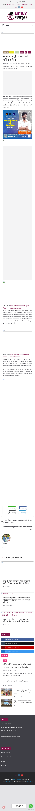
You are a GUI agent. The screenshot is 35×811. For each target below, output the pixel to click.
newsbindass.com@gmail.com (13, 727)
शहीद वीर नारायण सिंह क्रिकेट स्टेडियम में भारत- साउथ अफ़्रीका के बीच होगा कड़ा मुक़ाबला (22, 691)
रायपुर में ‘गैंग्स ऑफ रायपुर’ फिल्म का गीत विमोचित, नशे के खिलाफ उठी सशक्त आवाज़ (23, 701)
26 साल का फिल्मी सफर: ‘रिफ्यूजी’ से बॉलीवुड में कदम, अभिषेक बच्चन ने (17, 682)
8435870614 (12, 730)
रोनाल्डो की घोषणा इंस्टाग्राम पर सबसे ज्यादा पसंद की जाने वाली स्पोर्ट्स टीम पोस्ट (17, 521)
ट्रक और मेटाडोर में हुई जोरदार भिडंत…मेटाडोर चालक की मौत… (18, 528)
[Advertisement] (17, 83)
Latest (11, 52)
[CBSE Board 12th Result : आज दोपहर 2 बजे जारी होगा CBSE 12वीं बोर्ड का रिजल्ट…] (17, 613)
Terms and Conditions (7, 757)
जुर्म (25, 52)
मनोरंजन (5, 660)
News (17, 52)
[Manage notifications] (3, 807)
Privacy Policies (5, 752)
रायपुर (29, 52)
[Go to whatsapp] (31, 806)
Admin (15, 63)
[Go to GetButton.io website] (31, 809)
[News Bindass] (3, 25)
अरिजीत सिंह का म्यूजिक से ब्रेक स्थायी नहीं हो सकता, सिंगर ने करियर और (17, 665)
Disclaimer (4, 761)
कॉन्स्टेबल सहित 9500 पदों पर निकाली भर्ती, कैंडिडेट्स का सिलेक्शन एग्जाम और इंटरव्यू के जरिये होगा (16, 600)
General (6, 52)
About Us (3, 765)
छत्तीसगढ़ (21, 52)
